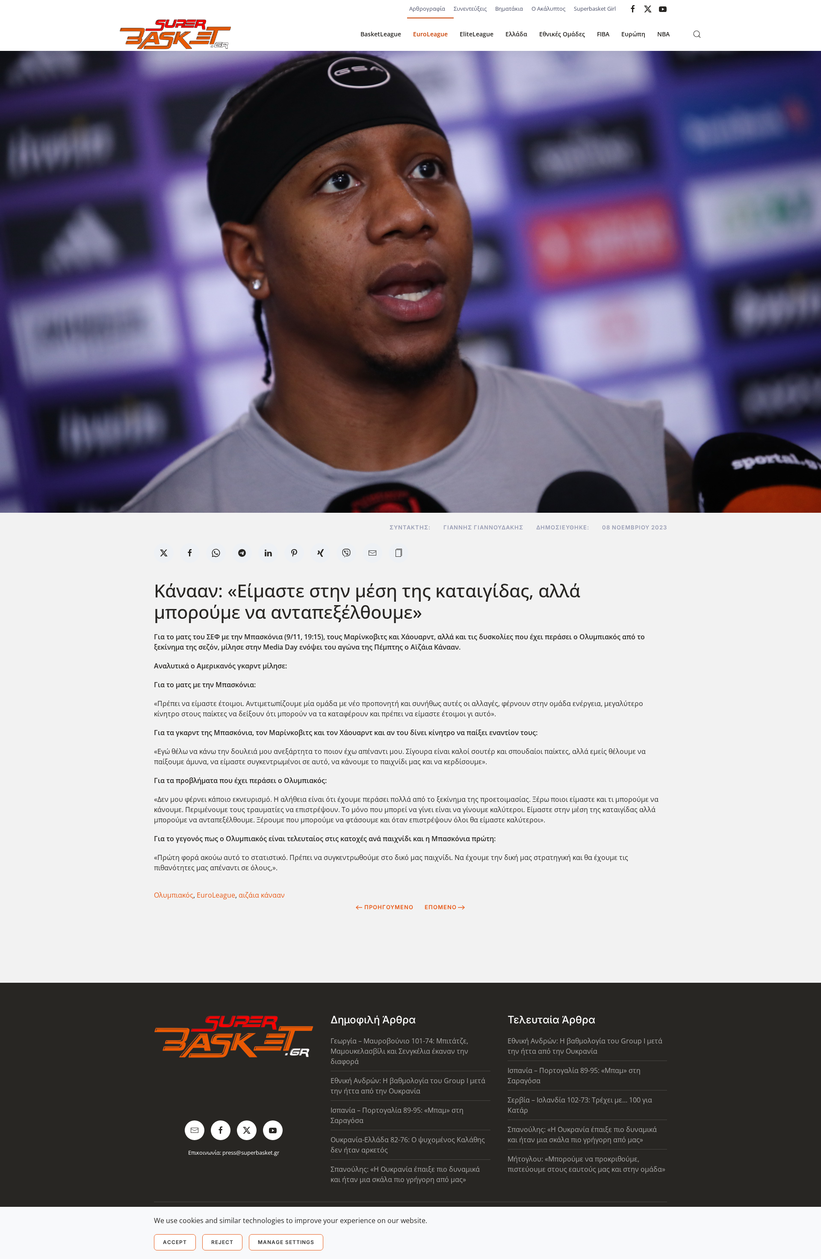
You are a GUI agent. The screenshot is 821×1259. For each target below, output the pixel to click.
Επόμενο (441, 907)
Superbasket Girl (595, 8)
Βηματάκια (509, 8)
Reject (222, 1242)
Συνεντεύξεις (470, 8)
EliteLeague (476, 34)
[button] (697, 34)
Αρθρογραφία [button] (427, 8)
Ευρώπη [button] (633, 34)
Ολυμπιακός (173, 895)
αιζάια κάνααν (262, 895)
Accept (175, 1242)
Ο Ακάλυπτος (548, 8)
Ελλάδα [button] (516, 34)
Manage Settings (286, 1242)
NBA (663, 34)
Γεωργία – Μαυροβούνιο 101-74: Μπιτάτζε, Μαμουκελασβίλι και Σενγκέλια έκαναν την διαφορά (399, 1051)
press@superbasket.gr (250, 1152)
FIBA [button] (603, 34)
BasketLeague (380, 34)
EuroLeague (430, 34)
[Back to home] (175, 34)
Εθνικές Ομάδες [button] (562, 34)
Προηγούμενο (388, 907)
